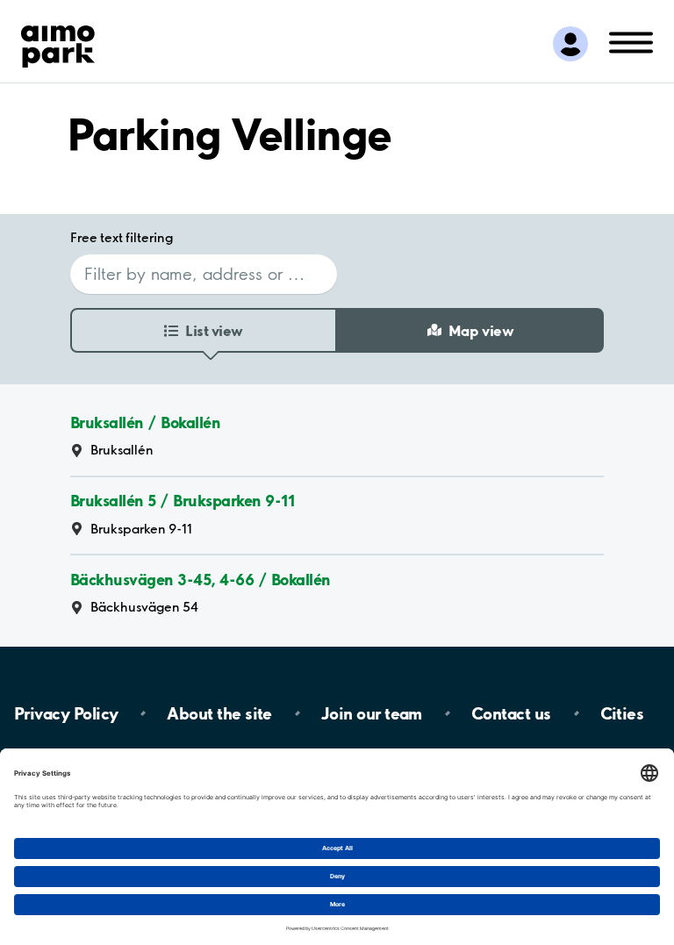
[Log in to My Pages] (570, 44)
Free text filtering (121, 237)
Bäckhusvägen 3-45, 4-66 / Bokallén (200, 579)
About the (219, 713)
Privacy (66, 713)
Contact (511, 713)
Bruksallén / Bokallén (145, 422)
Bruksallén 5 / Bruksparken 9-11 (182, 501)
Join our (371, 713)
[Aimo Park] (58, 43)
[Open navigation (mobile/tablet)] (631, 41)
